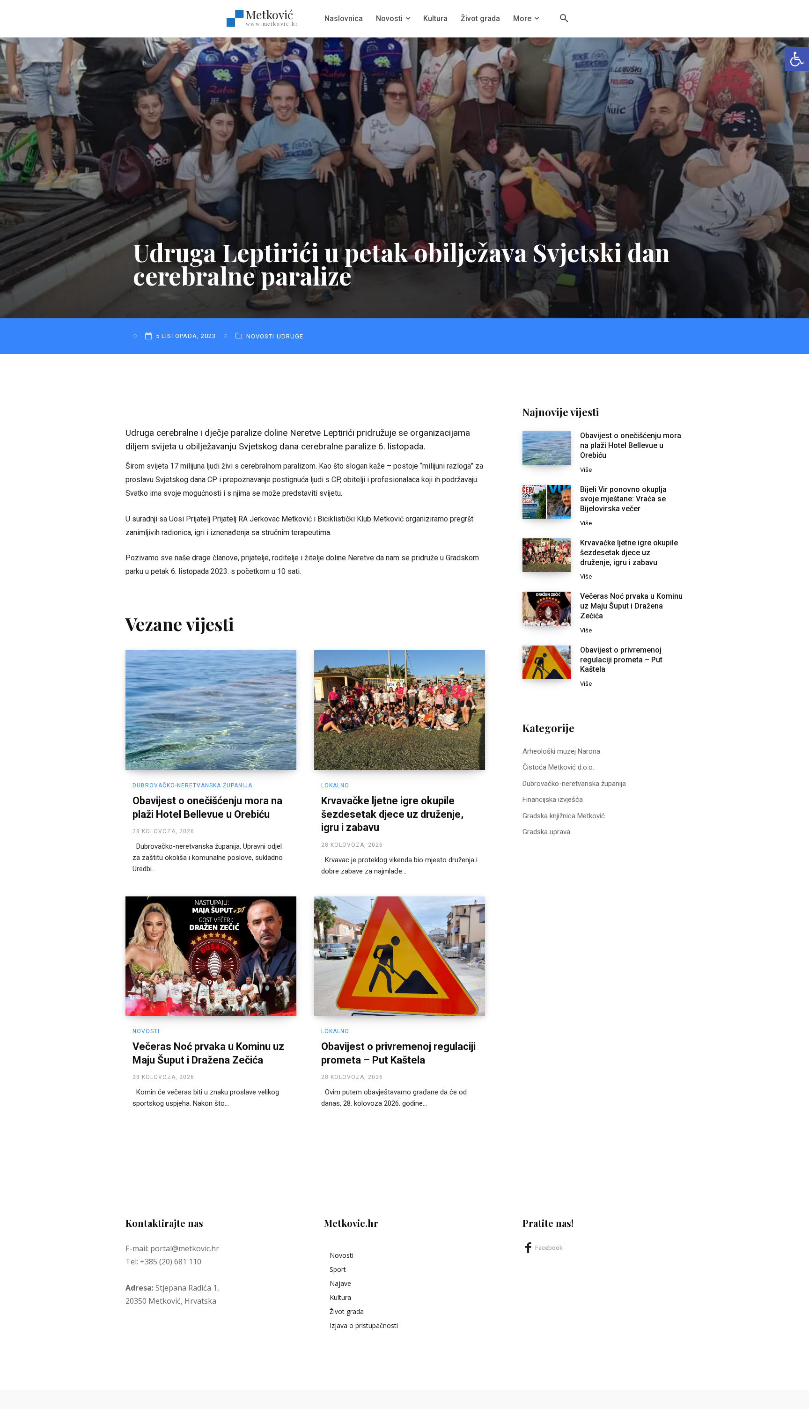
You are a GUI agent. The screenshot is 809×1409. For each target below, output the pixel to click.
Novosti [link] (260, 336)
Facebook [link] (549, 1247)
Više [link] (586, 470)
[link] (797, 59)
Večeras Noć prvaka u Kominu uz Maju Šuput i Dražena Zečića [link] (631, 606)
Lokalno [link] (335, 785)
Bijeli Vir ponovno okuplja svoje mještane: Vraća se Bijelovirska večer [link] (623, 499)
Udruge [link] (290, 336)
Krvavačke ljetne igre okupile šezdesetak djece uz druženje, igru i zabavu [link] (392, 814)
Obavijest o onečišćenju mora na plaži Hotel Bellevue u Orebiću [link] (630, 445)
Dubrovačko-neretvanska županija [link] (192, 785)
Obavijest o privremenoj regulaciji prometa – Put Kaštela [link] (621, 660)
